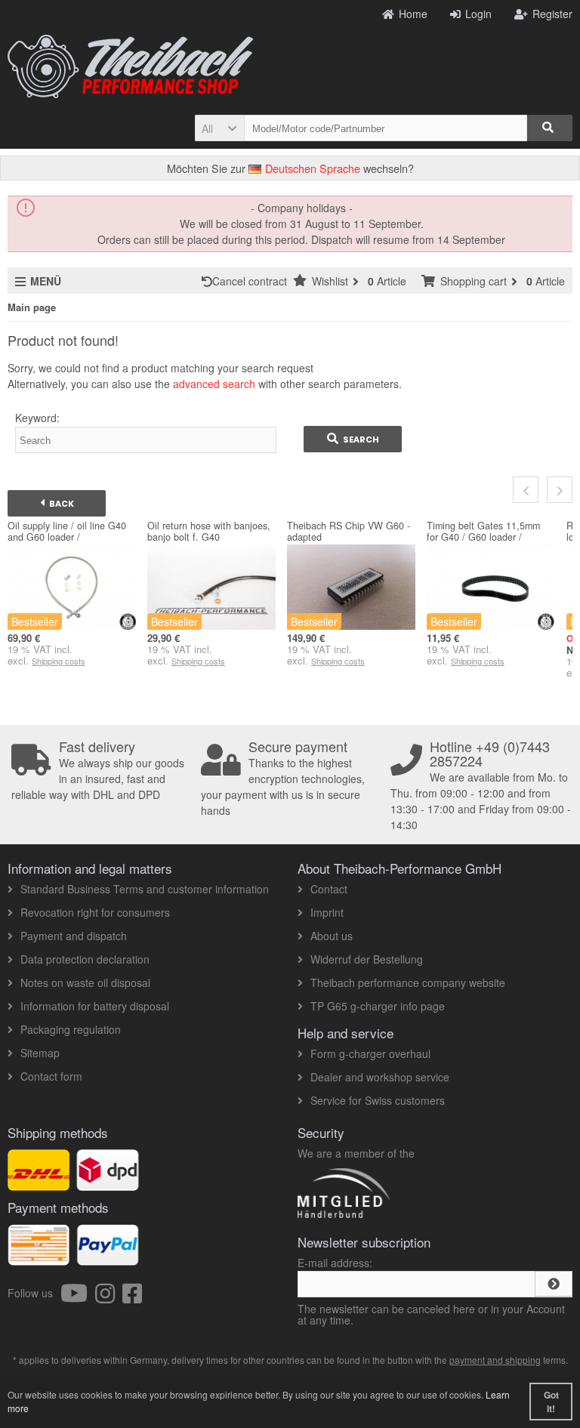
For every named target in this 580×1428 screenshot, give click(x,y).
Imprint (327, 912)
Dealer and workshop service (379, 1076)
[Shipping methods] (108, 1182)
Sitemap (40, 1052)
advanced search (214, 383)
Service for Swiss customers (377, 1100)
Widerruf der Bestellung (366, 959)
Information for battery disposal (94, 1005)
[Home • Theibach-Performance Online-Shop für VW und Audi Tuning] (130, 66)
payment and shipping (495, 1359)
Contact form (51, 1076)
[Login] (553, 1284)
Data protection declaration (85, 959)
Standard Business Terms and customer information (144, 888)
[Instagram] (108, 1297)
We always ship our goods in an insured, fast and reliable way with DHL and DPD (97, 770)
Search (353, 439)
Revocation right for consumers (95, 912)
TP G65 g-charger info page (377, 1005)
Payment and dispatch (73, 935)
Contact (328, 888)
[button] (219, 128)
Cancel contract (252, 280)
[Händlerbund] (398, 1217)
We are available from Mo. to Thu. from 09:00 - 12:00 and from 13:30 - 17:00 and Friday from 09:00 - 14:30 (480, 785)
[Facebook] (132, 1297)
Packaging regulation (70, 1029)
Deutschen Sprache (311, 168)
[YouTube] (77, 1297)
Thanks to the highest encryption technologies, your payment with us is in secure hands (283, 778)
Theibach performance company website (407, 982)
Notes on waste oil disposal (85, 982)
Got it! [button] (551, 1401)
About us (331, 935)
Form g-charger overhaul (370, 1053)
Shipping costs (58, 661)
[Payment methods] (108, 1257)
